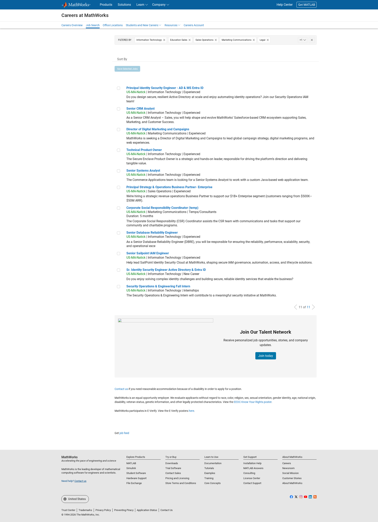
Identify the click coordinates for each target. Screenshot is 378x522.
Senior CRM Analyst (140, 108)
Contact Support (252, 483)
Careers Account (194, 25)
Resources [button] (171, 25)
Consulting (249, 473)
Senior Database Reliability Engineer (152, 232)
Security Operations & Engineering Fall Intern (158, 286)
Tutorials (209, 468)
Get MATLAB (306, 4)
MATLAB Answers (253, 468)
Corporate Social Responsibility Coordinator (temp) (162, 208)
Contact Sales (173, 473)
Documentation (212, 463)
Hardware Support (136, 478)
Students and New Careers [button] (142, 25)
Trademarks (85, 510)
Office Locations (113, 25)
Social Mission (290, 473)
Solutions (124, 4)
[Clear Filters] (312, 40)
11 (308, 307)
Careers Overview (72, 25)
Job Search (93, 25)
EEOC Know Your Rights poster (252, 402)
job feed (124, 433)
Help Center (285, 4)
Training (208, 478)
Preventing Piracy (123, 510)
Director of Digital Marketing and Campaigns (157, 129)
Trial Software (173, 468)
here (191, 410)
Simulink (131, 468)
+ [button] (301, 40)
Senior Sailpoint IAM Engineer (147, 253)
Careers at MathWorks (84, 15)
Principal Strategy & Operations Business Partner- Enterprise (169, 187)
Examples (209, 473)
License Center (251, 478)
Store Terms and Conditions (180, 483)
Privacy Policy (103, 510)
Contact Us (166, 510)
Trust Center (68, 510)
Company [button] (159, 4)
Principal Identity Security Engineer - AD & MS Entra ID (164, 88)
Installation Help (252, 463)
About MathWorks (292, 483)
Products (106, 4)
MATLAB (131, 463)
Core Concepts (212, 483)
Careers (286, 463)
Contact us (121, 389)
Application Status (147, 510)
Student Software (136, 473)
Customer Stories (292, 478)
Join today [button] (265, 356)
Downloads (171, 463)
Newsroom (288, 468)
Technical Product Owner (144, 150)
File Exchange (134, 483)
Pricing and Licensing (177, 478)
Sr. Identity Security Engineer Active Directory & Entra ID (166, 270)
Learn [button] (140, 4)
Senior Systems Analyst (143, 170)
